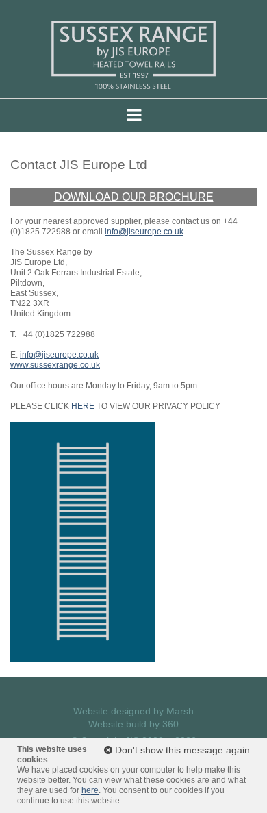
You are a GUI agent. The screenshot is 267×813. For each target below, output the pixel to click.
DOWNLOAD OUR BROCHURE (134, 197)
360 (170, 723)
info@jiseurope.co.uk (144, 231)
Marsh (180, 710)
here (90, 790)
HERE (82, 406)
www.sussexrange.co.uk (55, 365)
